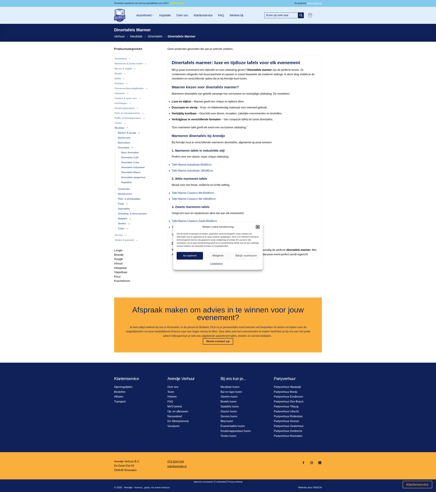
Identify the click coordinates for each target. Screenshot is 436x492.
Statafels (122, 218)
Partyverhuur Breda (285, 391)
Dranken (119, 83)
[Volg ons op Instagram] (311, 463)
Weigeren (218, 255)
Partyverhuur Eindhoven (288, 396)
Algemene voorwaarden (203, 482)
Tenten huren (228, 435)
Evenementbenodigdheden (129, 88)
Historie (172, 396)
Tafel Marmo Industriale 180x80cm (192, 170)
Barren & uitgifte (123, 68)
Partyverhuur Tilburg (286, 406)
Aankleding (121, 58)
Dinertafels (155, 36)
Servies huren (229, 416)
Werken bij (236, 15)
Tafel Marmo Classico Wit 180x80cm (194, 198)
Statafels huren (230, 406)
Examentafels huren (233, 426)
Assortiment (143, 15)
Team (170, 391)
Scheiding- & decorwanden (132, 213)
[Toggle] (129, 59)
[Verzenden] (301, 15)
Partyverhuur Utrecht (286, 411)
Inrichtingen (121, 103)
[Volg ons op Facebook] (303, 463)
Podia (121, 203)
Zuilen (121, 228)
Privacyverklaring (235, 482)
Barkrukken (124, 142)
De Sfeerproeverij (178, 421)
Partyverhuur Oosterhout (288, 426)
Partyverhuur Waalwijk (287, 386)
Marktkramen (125, 193)
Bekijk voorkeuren (246, 255)
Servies (119, 235)
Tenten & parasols (124, 240)
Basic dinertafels (130, 152)
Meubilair (136, 36)
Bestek (118, 73)
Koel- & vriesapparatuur (127, 113)
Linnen (118, 123)
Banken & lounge (127, 132)
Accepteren (190, 255)
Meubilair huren (230, 386)
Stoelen (122, 223)
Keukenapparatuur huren (236, 431)
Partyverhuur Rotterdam (288, 416)
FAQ (221, 15)
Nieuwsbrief (174, 416)
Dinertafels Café (129, 157)
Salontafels (124, 208)
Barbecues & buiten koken (129, 63)
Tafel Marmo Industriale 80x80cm (192, 164)
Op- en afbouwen (177, 411)
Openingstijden (123, 386)
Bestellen (120, 391)
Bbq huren (227, 421)
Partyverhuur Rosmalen (288, 435)
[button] (257, 227)
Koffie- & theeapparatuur (128, 118)
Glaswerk (120, 93)
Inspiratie (165, 15)
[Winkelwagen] (310, 15)
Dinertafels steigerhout (133, 177)
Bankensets (124, 137)
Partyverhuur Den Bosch (288, 401)
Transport (120, 401)
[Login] (318, 15)
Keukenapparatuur (125, 108)
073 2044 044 (175, 461)
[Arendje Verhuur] (122, 15)
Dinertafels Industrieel (133, 167)
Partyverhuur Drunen (286, 421)
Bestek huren (229, 401)
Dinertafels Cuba (130, 162)
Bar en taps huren (231, 391)
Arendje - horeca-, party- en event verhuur (147, 487)
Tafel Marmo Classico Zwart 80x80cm (194, 221)
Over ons (182, 15)
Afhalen (118, 396)
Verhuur (119, 36)
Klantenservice (203, 15)
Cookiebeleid (216, 263)
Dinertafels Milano (131, 172)
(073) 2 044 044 (314, 3)
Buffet (118, 78)
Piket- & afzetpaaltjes (129, 198)
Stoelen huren (229, 396)
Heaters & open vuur (126, 98)
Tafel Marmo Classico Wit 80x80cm (193, 192)
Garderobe (124, 189)
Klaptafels (126, 182)
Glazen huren (229, 411)
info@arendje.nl (177, 466)
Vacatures (173, 426)
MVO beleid (174, 406)
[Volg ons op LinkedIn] (318, 463)
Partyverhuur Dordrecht (288, 431)
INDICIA (317, 487)
